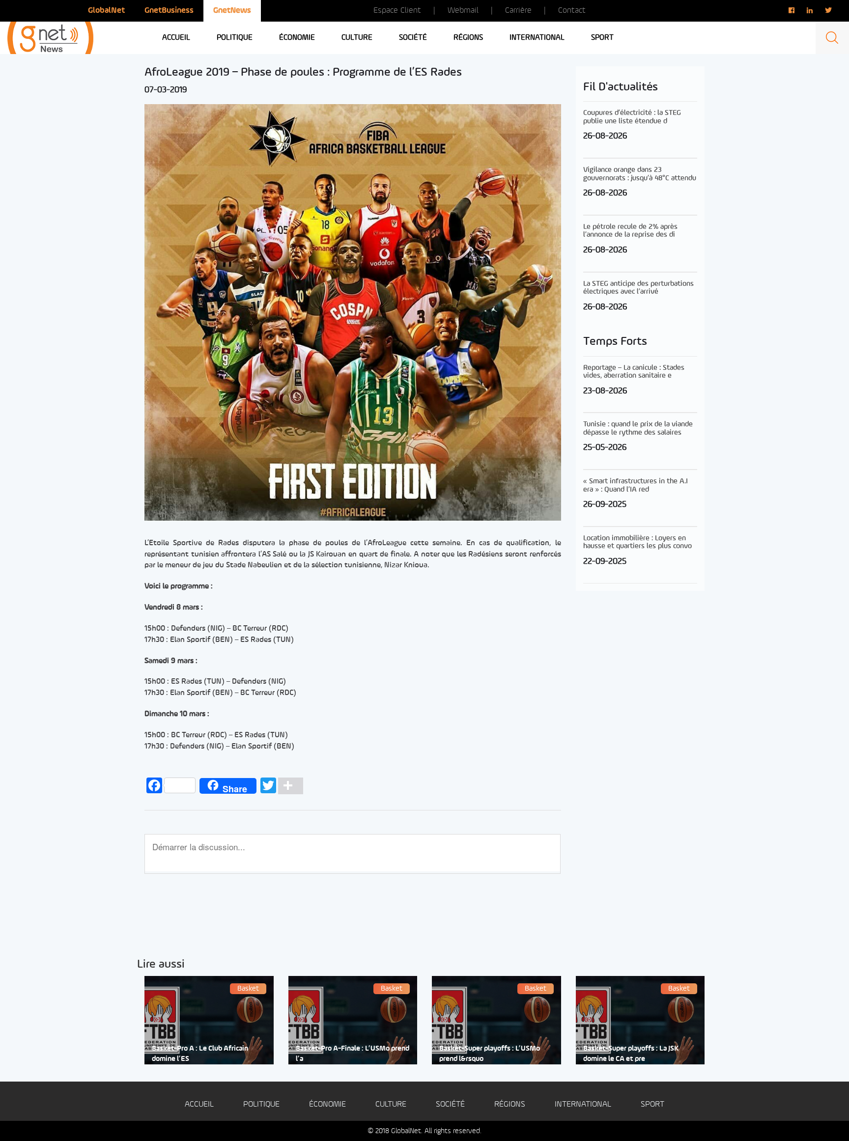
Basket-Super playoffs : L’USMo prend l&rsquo (489, 1054)
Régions (468, 38)
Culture (356, 38)
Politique (235, 38)
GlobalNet (106, 10)
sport (602, 38)
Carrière (518, 10)
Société (413, 38)
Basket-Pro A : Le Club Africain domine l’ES (200, 1054)
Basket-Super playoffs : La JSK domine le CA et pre (631, 1054)
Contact (572, 10)
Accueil (176, 38)
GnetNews (232, 10)
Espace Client (397, 10)
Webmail (463, 10)
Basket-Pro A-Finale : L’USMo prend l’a (352, 1054)
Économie (297, 38)
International (537, 38)
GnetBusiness (169, 10)
